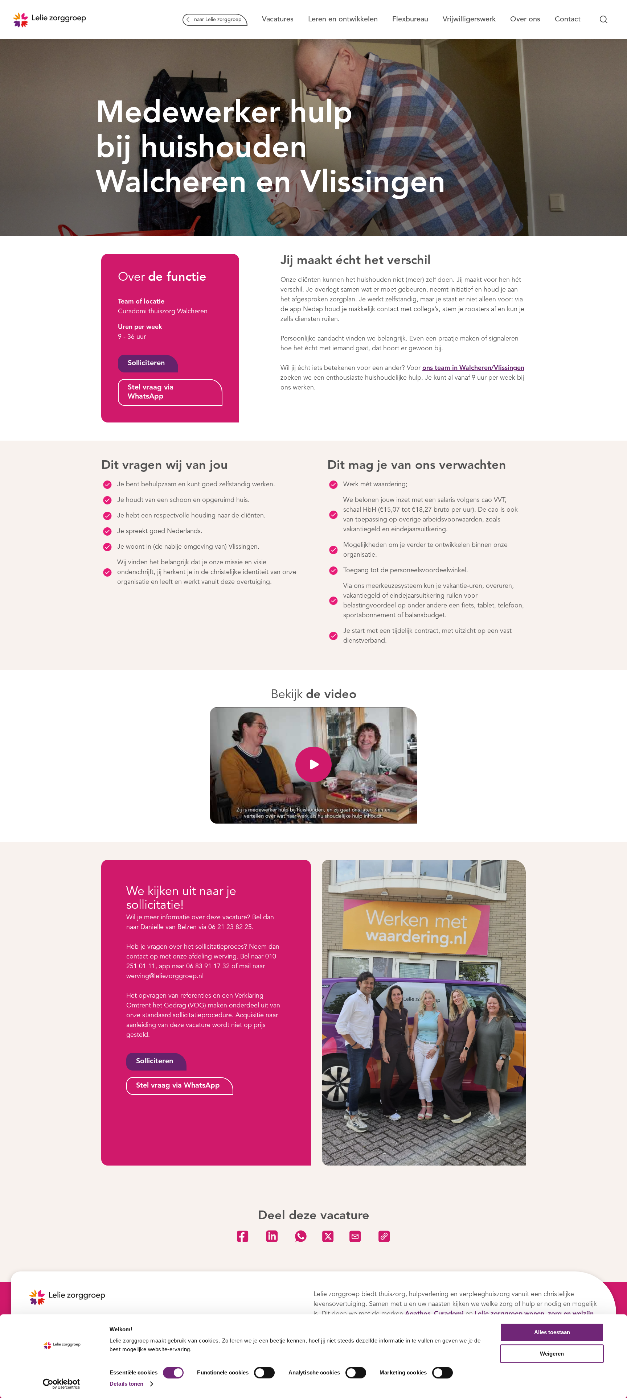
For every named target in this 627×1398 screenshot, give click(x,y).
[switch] (264, 1372)
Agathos (417, 1314)
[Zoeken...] (603, 19)
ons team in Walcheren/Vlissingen (473, 368)
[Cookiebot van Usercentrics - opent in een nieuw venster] (61, 1383)
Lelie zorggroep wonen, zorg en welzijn (534, 1314)
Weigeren (552, 1353)
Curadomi (449, 1314)
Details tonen (126, 1384)
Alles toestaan (552, 1332)
